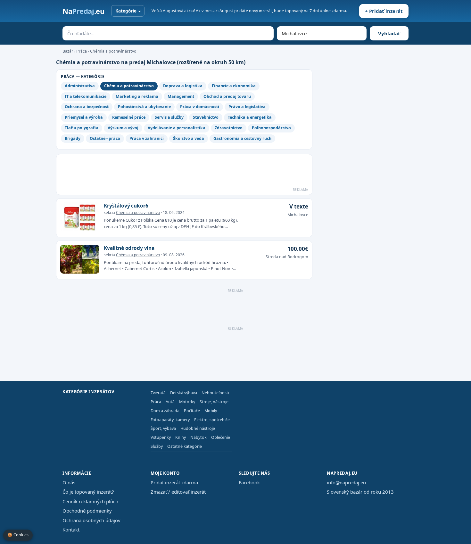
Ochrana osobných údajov (91, 520)
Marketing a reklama (137, 96)
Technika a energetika (250, 117)
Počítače (192, 410)
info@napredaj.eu (346, 482)
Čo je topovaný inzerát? (88, 492)
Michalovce (297, 214)
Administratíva (80, 86)
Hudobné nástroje (197, 428)
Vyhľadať (389, 33)
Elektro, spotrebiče (212, 419)
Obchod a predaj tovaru (227, 96)
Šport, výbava (163, 428)
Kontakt (70, 529)
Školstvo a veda (188, 138)
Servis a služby (169, 117)
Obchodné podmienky (87, 510)
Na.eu (83, 11)
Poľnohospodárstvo (271, 128)
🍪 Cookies (18, 535)
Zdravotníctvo (229, 128)
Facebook (249, 482)
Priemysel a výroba (84, 117)
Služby (157, 446)
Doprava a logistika (182, 86)
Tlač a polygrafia (81, 128)
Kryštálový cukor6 (126, 205)
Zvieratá (158, 392)
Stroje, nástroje (214, 401)
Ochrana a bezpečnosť (87, 106)
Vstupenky (161, 437)
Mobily (210, 410)
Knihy (180, 437)
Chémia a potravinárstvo (113, 51)
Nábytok (198, 437)
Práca (81, 51)
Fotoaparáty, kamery (170, 419)
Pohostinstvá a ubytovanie (144, 106)
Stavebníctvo (206, 117)
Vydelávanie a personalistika (176, 128)
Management (181, 96)
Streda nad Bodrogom (287, 256)
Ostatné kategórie (184, 446)
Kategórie (125, 11)
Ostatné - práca (105, 138)
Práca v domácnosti (199, 106)
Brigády (72, 138)
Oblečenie (220, 437)
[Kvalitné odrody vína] (79, 260)
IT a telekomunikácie (85, 96)
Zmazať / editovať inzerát (178, 492)
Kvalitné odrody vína (129, 247)
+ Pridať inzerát (384, 11)
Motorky (187, 401)
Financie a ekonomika (234, 86)
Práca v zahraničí (146, 138)
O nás (68, 482)
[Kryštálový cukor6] (79, 217)
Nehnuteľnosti (215, 392)
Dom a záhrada (165, 410)
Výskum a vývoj (123, 128)
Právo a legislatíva (247, 106)
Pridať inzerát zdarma (174, 482)
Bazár (67, 51)
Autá (170, 401)
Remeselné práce (128, 117)
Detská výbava (183, 392)
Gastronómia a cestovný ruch (242, 138)
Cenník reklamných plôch (90, 501)
